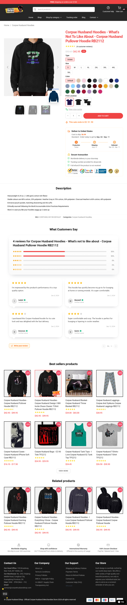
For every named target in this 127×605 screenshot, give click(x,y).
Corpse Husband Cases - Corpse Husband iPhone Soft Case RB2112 (16, 454)
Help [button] (122, 602)
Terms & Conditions (42, 572)
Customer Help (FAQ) (74, 582)
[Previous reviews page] (104, 346)
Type (67, 55)
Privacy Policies (41, 575)
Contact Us (70, 579)
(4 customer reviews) (84, 47)
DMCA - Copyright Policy (44, 579)
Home (6, 25)
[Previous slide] (7, 67)
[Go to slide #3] (46, 109)
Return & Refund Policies (75, 575)
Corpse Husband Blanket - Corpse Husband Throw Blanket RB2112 (76, 403)
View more (63, 471)
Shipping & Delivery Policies (76, 568)
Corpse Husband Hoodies (23, 25)
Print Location (71, 96)
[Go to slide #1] (20, 109)
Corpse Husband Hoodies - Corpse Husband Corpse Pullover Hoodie (107, 520)
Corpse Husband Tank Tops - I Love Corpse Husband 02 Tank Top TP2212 (78, 454)
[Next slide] (57, 67)
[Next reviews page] (116, 346)
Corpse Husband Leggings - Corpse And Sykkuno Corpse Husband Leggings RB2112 (108, 403)
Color (67, 76)
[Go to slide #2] (33, 109)
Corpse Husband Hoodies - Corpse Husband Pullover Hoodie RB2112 (15, 403)
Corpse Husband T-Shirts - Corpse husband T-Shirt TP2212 (107, 454)
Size (67, 63)
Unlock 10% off (5, 594)
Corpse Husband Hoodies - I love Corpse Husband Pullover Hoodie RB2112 (78, 520)
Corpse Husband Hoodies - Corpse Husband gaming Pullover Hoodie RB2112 (15, 520)
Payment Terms (72, 572)
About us (38, 568)
